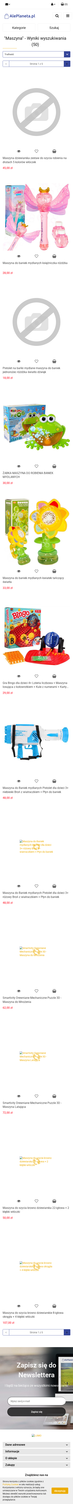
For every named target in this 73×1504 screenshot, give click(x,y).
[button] (36, 1445)
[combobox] (36, 54)
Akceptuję (60, 1490)
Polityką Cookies (11, 1484)
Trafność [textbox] (9, 54)
